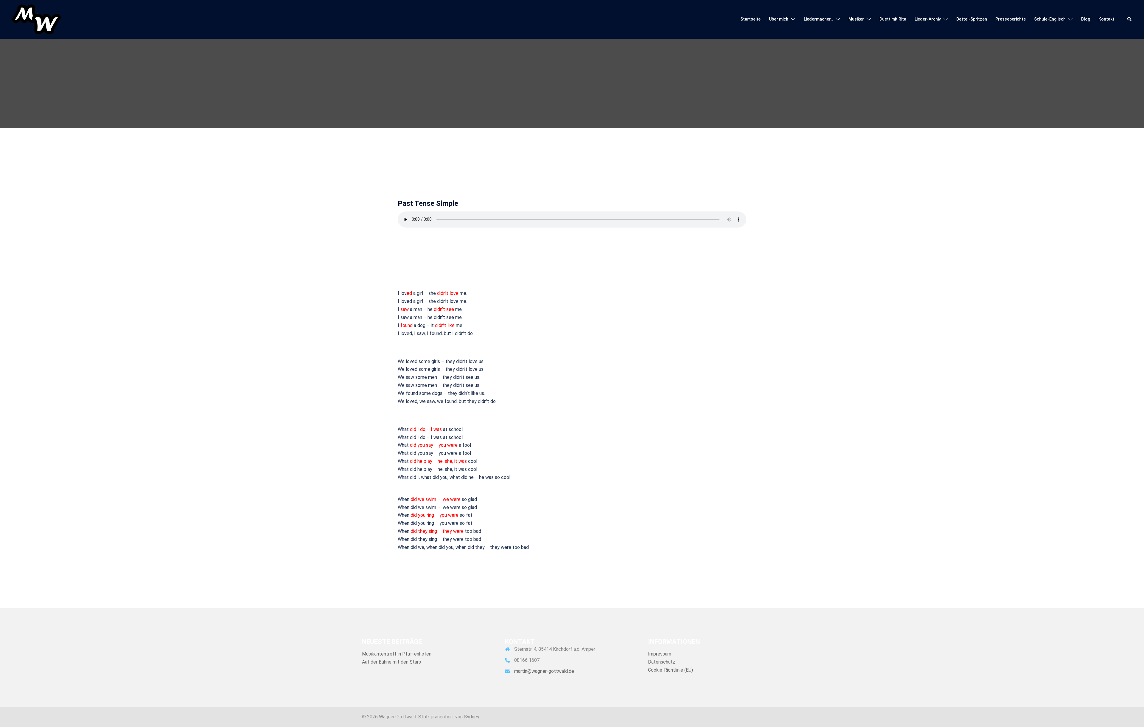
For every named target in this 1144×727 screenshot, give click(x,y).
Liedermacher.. (818, 19)
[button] (1129, 19)
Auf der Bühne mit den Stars (391, 662)
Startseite (750, 19)
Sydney (471, 717)
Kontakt (1106, 19)
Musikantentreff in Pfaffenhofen (396, 654)
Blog (1085, 19)
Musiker (856, 19)
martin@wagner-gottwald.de (544, 671)
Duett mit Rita (892, 19)
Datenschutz (661, 662)
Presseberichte (1010, 19)
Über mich (778, 19)
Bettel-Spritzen (971, 19)
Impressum (659, 654)
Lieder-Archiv (928, 19)
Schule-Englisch (1050, 19)
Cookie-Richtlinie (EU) (670, 670)
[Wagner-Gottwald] (36, 19)
